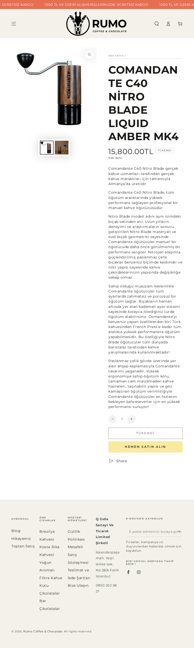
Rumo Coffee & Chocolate (42, 631)
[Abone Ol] (180, 531)
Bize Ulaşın (78, 585)
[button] (156, 24)
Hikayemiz (21, 538)
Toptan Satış (23, 546)
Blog (15, 530)
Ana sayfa (116, 55)
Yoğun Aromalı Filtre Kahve (50, 570)
